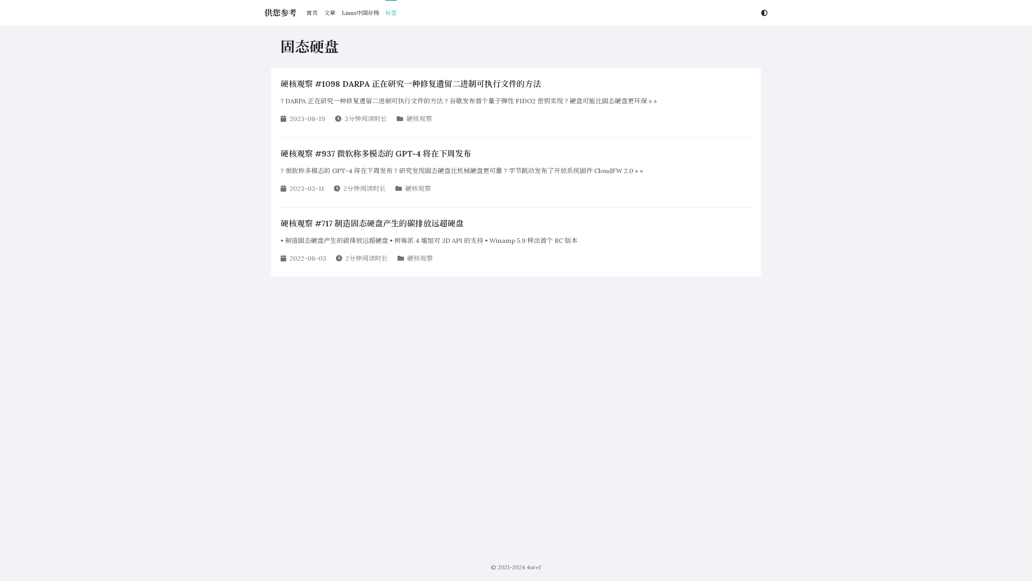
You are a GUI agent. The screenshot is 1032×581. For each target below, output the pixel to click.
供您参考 (280, 13)
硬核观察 (419, 119)
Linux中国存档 (360, 13)
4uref (533, 567)
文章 (329, 13)
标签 (391, 13)
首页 (312, 13)
